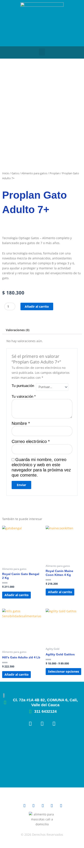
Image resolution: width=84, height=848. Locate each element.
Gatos (15, 173)
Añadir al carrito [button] (17, 595)
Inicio (5, 173)
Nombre (21, 423)
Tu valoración (24, 396)
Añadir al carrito (37, 306)
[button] (42, 52)
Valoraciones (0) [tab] (18, 330)
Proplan (55, 173)
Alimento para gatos (34, 173)
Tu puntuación (23, 386)
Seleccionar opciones (63, 671)
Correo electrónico (31, 441)
